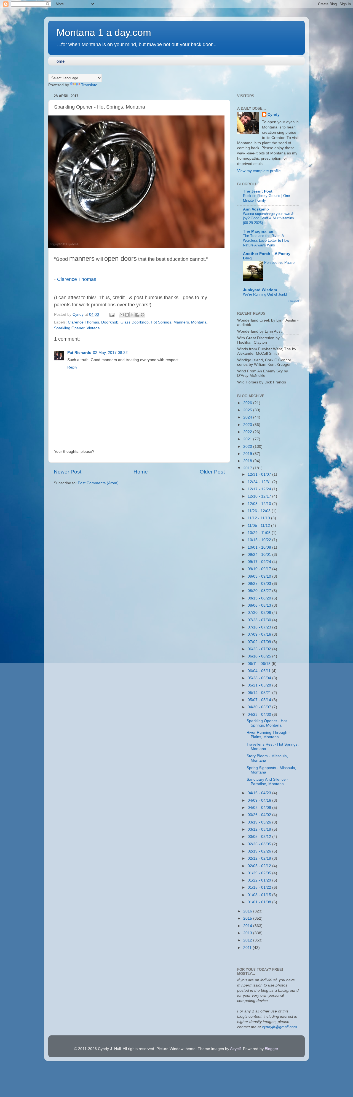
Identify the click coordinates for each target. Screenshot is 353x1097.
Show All (293, 300)
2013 (248, 933)
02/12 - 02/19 (260, 858)
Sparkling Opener (69, 328)
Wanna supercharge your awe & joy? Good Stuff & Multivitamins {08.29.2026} (268, 218)
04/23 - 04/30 (260, 714)
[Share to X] (132, 314)
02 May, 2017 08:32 (110, 353)
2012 (248, 940)
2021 (248, 439)
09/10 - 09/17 (260, 569)
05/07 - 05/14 (260, 700)
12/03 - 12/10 (260, 504)
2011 (248, 948)
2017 (248, 468)
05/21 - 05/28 (260, 685)
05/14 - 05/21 (260, 693)
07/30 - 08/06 (260, 613)
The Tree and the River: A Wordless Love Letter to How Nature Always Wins (266, 240)
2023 (248, 425)
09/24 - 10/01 (260, 555)
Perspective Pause (279, 263)
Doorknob (109, 322)
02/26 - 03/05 (260, 844)
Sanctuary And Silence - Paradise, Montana (267, 781)
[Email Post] (112, 314)
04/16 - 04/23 (260, 793)
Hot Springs (161, 322)
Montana (199, 322)
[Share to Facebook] (137, 314)
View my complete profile (259, 171)
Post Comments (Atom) (98, 483)
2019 (248, 454)
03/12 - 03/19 (260, 829)
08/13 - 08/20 (260, 598)
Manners (181, 322)
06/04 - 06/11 (260, 671)
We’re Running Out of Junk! (265, 294)
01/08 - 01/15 (260, 895)
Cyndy (274, 114)
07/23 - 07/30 (260, 620)
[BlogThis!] (127, 314)
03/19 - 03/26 (260, 822)
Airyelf (235, 1049)
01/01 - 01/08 (260, 902)
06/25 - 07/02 (260, 649)
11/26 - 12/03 (260, 511)
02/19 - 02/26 (260, 851)
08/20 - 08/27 (260, 591)
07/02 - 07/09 (260, 642)
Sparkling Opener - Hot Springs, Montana (267, 723)
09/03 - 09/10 (260, 576)
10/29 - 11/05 (260, 533)
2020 (248, 446)
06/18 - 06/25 (260, 656)
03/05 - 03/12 (260, 837)
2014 (248, 926)
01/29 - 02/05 (260, 873)
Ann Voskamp (256, 209)
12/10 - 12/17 (260, 496)
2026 (248, 403)
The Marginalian (258, 231)
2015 (248, 918)
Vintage (93, 328)
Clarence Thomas (76, 279)
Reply (72, 367)
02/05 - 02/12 (260, 866)
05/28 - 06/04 (260, 678)
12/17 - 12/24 (260, 489)
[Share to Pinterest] (142, 314)
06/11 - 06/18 (260, 664)
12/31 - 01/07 (260, 474)
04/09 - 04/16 (260, 800)
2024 (248, 417)
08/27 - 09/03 (260, 584)
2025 (248, 410)
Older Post (212, 472)
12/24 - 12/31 (260, 482)
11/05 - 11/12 (259, 525)
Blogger (271, 1049)
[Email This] (121, 314)
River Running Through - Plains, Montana (268, 734)
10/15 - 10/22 (260, 540)
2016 (248, 911)
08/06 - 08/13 (260, 605)
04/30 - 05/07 (260, 707)
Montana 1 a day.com (104, 32)
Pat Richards (79, 353)
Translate (89, 85)
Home (59, 61)
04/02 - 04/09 (260, 808)
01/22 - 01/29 (260, 880)
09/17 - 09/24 (260, 562)
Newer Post (67, 472)
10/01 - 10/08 (260, 547)
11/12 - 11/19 (259, 518)
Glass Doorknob (135, 322)
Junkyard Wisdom (260, 290)
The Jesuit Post (257, 191)
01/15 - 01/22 (260, 887)
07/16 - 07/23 (260, 627)
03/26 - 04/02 (260, 815)
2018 (248, 461)
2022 (248, 432)
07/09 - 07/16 (260, 634)
